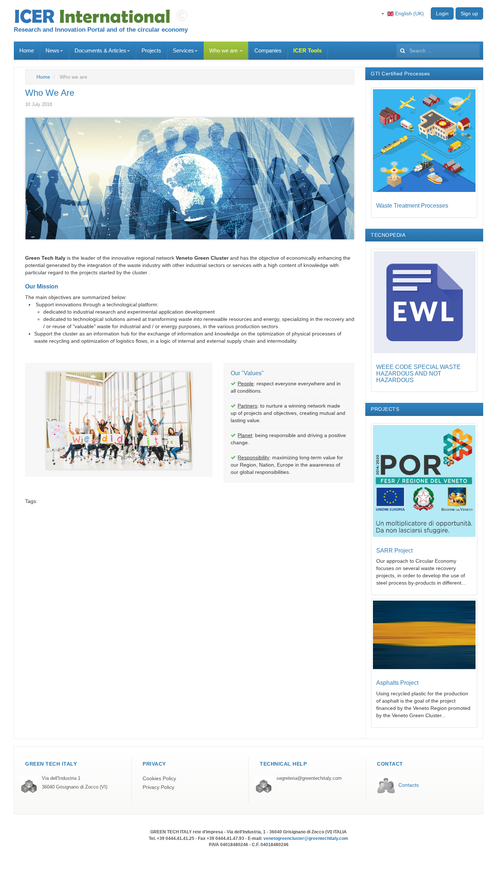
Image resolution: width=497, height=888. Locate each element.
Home (26, 50)
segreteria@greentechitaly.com (309, 778)
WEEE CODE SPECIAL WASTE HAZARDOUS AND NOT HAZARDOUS (418, 373)
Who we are (224, 50)
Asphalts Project (397, 683)
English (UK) (409, 13)
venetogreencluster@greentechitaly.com (305, 838)
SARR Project (394, 550)
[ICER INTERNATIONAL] (103, 16)
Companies (268, 50)
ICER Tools (307, 50)
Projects (151, 50)
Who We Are (49, 93)
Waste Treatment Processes (412, 206)
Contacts (408, 785)
